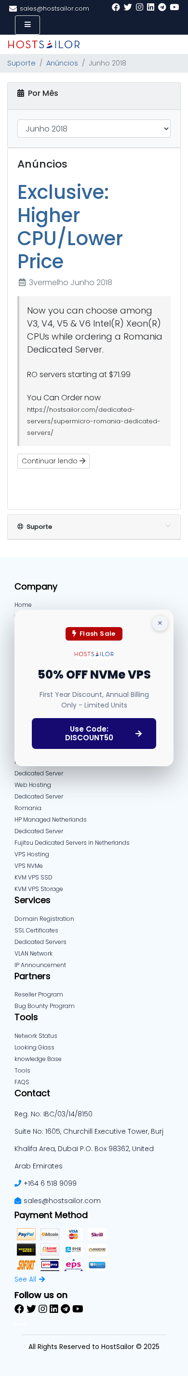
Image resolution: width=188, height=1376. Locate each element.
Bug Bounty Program (44, 1006)
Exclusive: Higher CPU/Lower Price (70, 227)
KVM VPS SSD (33, 877)
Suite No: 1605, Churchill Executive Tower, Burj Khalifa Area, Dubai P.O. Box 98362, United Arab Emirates (88, 1149)
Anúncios (62, 63)
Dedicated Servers (40, 942)
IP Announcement (40, 965)
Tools (22, 1070)
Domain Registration (44, 919)
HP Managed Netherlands (50, 819)
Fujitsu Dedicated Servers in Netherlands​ (72, 843)
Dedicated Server (38, 831)
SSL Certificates (36, 930)
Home (23, 605)
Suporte (21, 63)
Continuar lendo (51, 461)
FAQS (21, 1082)
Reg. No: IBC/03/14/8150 (53, 1114)
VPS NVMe (28, 866)
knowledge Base (38, 1059)
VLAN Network (33, 953)
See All (25, 1279)
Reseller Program (38, 994)
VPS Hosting (31, 854)
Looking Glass (34, 1047)
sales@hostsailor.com (62, 1201)
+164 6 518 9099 (50, 1183)
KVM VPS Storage (38, 889)
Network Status (35, 1036)
